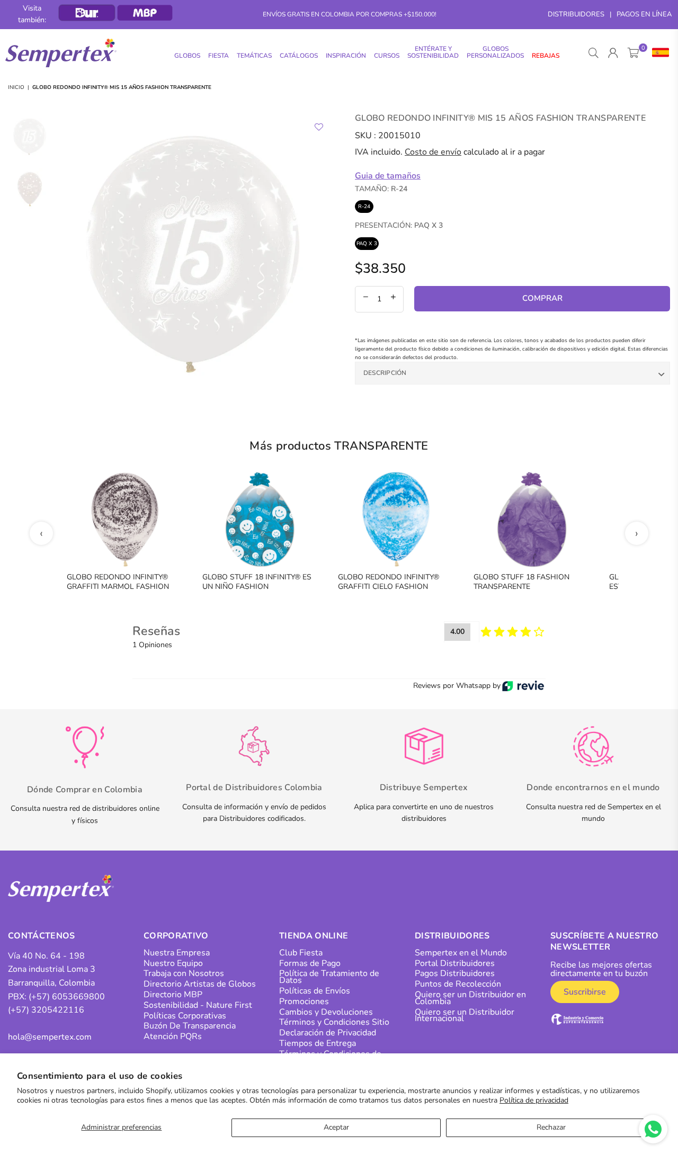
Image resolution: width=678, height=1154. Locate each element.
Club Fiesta (301, 953)
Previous (66, 250)
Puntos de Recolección (458, 984)
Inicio (16, 87)
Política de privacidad (533, 1100)
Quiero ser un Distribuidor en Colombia (470, 998)
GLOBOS (187, 55)
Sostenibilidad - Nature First (198, 1005)
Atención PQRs (173, 1036)
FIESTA (218, 55)
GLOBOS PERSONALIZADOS (495, 52)
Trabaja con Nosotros (184, 973)
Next (322, 250)
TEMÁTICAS (254, 55)
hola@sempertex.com (50, 1037)
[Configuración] (658, 53)
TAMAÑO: (381, 189)
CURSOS (386, 55)
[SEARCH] (593, 53)
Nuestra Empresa (177, 953)
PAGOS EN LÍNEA (644, 14)
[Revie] (523, 685)
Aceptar (336, 1127)
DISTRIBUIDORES (576, 14)
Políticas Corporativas (185, 1016)
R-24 (364, 206)
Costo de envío (433, 152)
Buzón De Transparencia (190, 1026)
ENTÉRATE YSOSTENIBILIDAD (433, 52)
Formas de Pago (310, 963)
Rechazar (551, 1127)
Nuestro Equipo (173, 963)
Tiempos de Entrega (317, 1043)
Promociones (304, 1001)
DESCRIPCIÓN (385, 373)
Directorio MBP (173, 994)
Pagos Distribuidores (455, 973)
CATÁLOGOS (299, 55)
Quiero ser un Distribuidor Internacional (464, 1015)
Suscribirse (585, 992)
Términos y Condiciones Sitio (334, 1022)
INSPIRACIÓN (346, 55)
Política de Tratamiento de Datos (329, 977)
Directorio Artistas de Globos (200, 984)
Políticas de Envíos (314, 991)
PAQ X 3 (366, 243)
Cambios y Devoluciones (326, 1012)
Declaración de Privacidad (327, 1033)
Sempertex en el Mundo (461, 953)
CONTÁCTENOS (41, 936)
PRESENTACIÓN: (399, 225)
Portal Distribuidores (455, 963)
